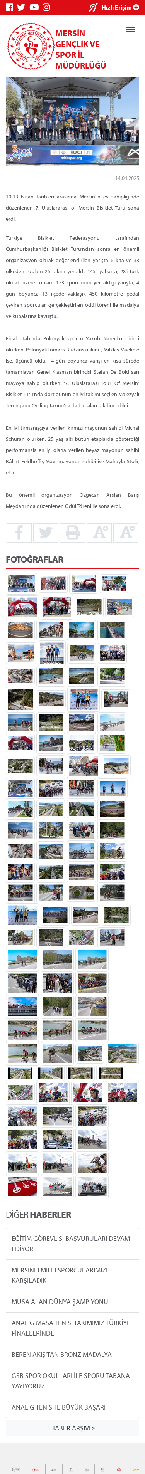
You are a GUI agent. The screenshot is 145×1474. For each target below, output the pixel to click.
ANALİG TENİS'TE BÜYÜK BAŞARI (59, 1407)
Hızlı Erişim (117, 7)
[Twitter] (23, 7)
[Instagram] (48, 7)
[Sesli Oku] (95, 7)
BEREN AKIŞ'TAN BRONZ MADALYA (62, 1354)
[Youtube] (36, 7)
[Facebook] (11, 7)
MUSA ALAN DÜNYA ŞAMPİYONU (60, 1301)
